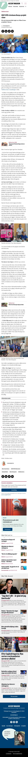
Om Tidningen (9, 725)
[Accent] (14, 706)
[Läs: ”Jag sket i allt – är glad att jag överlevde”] (14, 586)
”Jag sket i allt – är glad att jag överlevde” (13, 597)
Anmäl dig (14, 490)
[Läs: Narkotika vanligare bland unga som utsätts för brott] (23, 672)
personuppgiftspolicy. (6, 494)
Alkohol (10, 6)
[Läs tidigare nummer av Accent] (19, 738)
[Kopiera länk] (9, 31)
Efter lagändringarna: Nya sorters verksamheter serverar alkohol (12, 656)
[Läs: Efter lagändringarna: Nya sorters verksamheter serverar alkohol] (14, 644)
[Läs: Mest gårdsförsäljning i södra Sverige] (23, 628)
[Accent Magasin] (14, 3)
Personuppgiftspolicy (17, 753)
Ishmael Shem (5, 471)
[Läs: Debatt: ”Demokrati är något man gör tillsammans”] (23, 612)
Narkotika (15, 6)
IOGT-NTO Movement (15, 468)
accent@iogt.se (14, 714)
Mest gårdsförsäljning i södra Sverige (9, 627)
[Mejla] (12, 31)
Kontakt (3, 725)
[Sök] (22, 3)
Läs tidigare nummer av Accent (7, 733)
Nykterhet (21, 6)
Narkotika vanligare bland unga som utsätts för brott (9, 672)
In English (23, 725)
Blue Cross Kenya (5, 468)
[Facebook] (11, 722)
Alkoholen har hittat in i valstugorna (8, 685)
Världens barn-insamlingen (8, 89)
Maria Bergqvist (13, 471)
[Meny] (25, 3)
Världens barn (21, 471)
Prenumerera (8, 529)
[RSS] (17, 722)
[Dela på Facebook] (2, 31)
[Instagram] (14, 722)
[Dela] (6, 31)
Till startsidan (14, 696)
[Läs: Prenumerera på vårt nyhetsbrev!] (14, 507)
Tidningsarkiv (17, 725)
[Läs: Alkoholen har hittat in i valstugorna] (23, 685)
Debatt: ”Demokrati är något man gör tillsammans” (9, 611)
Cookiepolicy (8, 753)
